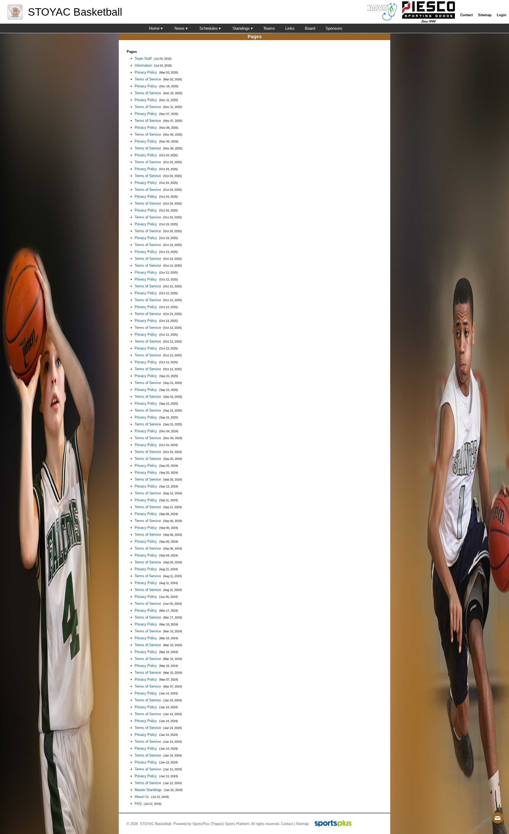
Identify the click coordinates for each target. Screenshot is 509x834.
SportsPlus (200, 824)
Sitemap (302, 824)
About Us (142, 797)
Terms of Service (148, 79)
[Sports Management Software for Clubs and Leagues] (331, 824)
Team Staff (144, 59)
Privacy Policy (146, 72)
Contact (287, 824)
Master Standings (149, 790)
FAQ (139, 804)
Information (144, 65)
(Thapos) (217, 824)
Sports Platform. (237, 824)
